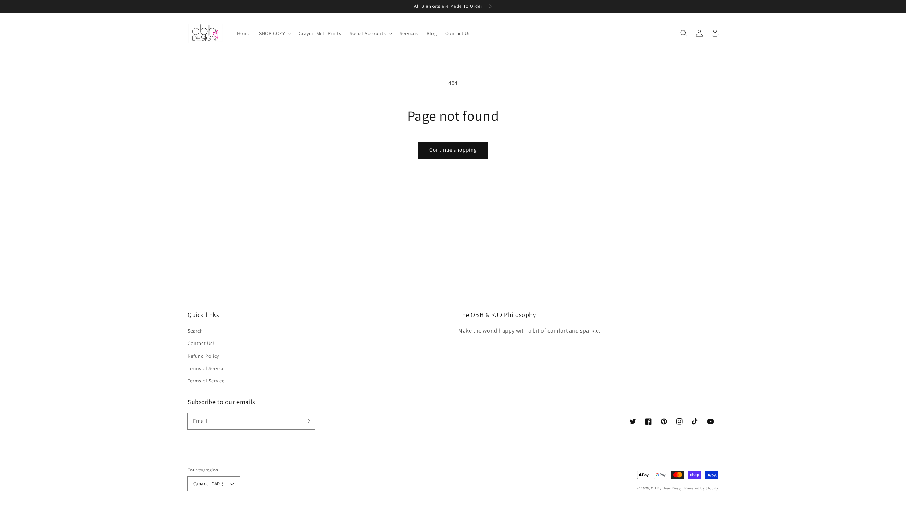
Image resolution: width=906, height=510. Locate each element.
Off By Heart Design (667, 488)
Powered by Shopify (701, 488)
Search (195, 331)
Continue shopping (453, 149)
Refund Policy (203, 356)
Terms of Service (206, 368)
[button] (684, 33)
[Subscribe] (307, 421)
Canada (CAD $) (209, 484)
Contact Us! (201, 343)
